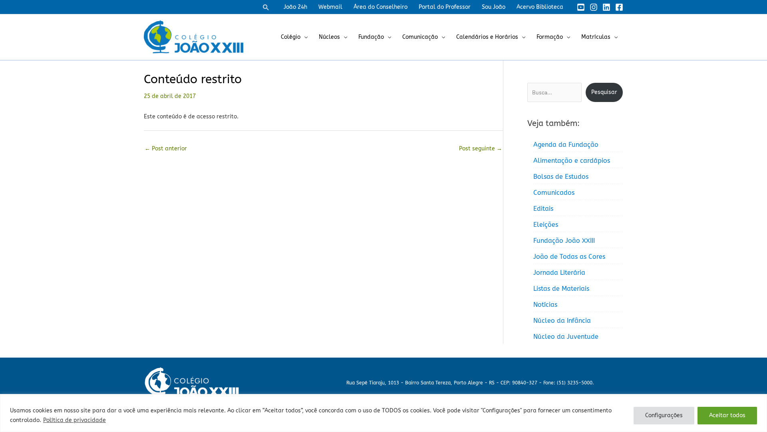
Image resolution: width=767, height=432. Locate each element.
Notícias (545, 304)
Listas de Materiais (561, 288)
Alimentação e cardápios (571, 160)
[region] (383, 413)
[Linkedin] (606, 7)
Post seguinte (480, 148)
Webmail (330, 7)
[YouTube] (581, 7)
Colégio (290, 37)
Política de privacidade (74, 420)
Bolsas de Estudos (560, 176)
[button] (266, 7)
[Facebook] (619, 7)
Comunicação (420, 37)
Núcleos (329, 37)
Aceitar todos (727, 415)
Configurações (664, 415)
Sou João (493, 7)
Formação (550, 37)
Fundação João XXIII (564, 240)
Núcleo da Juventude (565, 336)
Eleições (545, 224)
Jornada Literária (559, 272)
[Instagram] (594, 7)
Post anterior (166, 148)
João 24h (295, 7)
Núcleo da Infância (562, 320)
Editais (543, 208)
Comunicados (553, 192)
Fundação (371, 37)
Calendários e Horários (487, 37)
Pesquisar (604, 92)
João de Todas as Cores (569, 256)
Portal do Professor (445, 7)
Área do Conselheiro (380, 7)
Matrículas (595, 37)
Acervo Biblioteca (540, 7)
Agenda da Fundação (565, 144)
